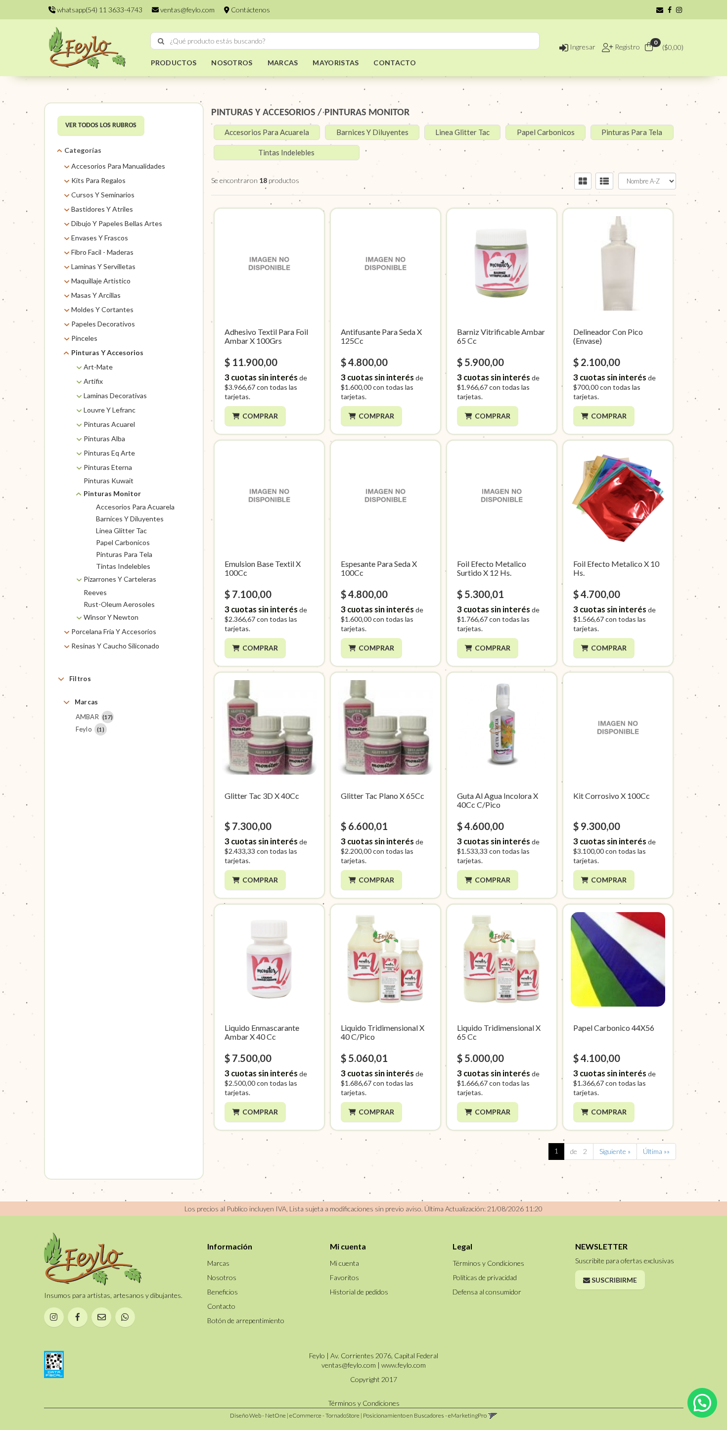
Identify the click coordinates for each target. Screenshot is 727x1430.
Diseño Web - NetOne (258, 1415)
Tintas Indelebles (123, 566)
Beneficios (222, 1292)
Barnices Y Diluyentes (130, 518)
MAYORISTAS (336, 62)
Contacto (221, 1306)
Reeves (95, 592)
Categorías (82, 150)
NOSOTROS (231, 62)
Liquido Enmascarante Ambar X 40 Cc (262, 1032)
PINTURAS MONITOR (366, 113)
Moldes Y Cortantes (102, 309)
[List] (604, 181)
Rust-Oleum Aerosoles (119, 604)
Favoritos (344, 1277)
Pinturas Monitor (112, 493)
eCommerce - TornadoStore (324, 1415)
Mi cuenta (344, 1263)
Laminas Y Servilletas (103, 266)
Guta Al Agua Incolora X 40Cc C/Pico (497, 800)
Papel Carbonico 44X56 (613, 1027)
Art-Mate (98, 367)
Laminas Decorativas (115, 395)
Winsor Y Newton (111, 617)
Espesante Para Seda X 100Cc (379, 568)
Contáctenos (249, 9)
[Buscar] (161, 41)
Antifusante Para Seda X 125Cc (381, 336)
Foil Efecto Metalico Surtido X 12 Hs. (491, 568)
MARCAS (283, 62)
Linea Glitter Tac (121, 530)
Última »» (656, 1151)
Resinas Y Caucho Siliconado (115, 646)
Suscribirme (613, 1280)
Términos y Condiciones (488, 1263)
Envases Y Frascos (99, 237)
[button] (660, 9)
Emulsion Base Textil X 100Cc (263, 568)
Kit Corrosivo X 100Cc (611, 795)
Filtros (80, 678)
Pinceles (84, 338)
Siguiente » (615, 1151)
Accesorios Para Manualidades (118, 166)
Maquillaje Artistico (101, 281)
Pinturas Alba (104, 438)
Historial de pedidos (359, 1292)
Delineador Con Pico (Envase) (608, 336)
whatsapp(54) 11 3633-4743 (98, 9)
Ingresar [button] (581, 47)
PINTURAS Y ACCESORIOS (263, 113)
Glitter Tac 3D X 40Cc (262, 795)
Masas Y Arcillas (96, 295)
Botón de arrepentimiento (245, 1320)
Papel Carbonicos (123, 542)
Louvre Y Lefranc (110, 410)
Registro (626, 47)
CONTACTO (394, 62)
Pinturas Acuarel (109, 424)
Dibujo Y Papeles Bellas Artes (116, 223)
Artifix (93, 381)
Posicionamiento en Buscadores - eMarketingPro (425, 1415)
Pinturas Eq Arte (109, 453)
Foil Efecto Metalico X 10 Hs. (616, 568)
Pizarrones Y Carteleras (120, 579)
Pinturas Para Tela (124, 554)
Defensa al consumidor (487, 1292)
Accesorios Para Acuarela (135, 507)
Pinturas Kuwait (109, 480)
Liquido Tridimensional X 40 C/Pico (382, 1032)
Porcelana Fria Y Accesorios (113, 631)
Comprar (260, 416)
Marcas (86, 701)
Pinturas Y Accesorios (107, 352)
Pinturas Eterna (108, 467)
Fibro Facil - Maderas (102, 252)
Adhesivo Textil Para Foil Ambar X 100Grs (266, 336)
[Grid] (582, 181)
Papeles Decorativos (103, 324)
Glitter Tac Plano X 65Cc (382, 795)
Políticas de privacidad (485, 1277)
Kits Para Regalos (98, 180)
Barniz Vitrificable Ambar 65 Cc (501, 336)
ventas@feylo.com (187, 9)
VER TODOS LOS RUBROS (100, 125)
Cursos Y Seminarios (103, 194)
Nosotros (221, 1277)
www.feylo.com (403, 1365)
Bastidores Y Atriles (102, 209)
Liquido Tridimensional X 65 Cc (499, 1032)
